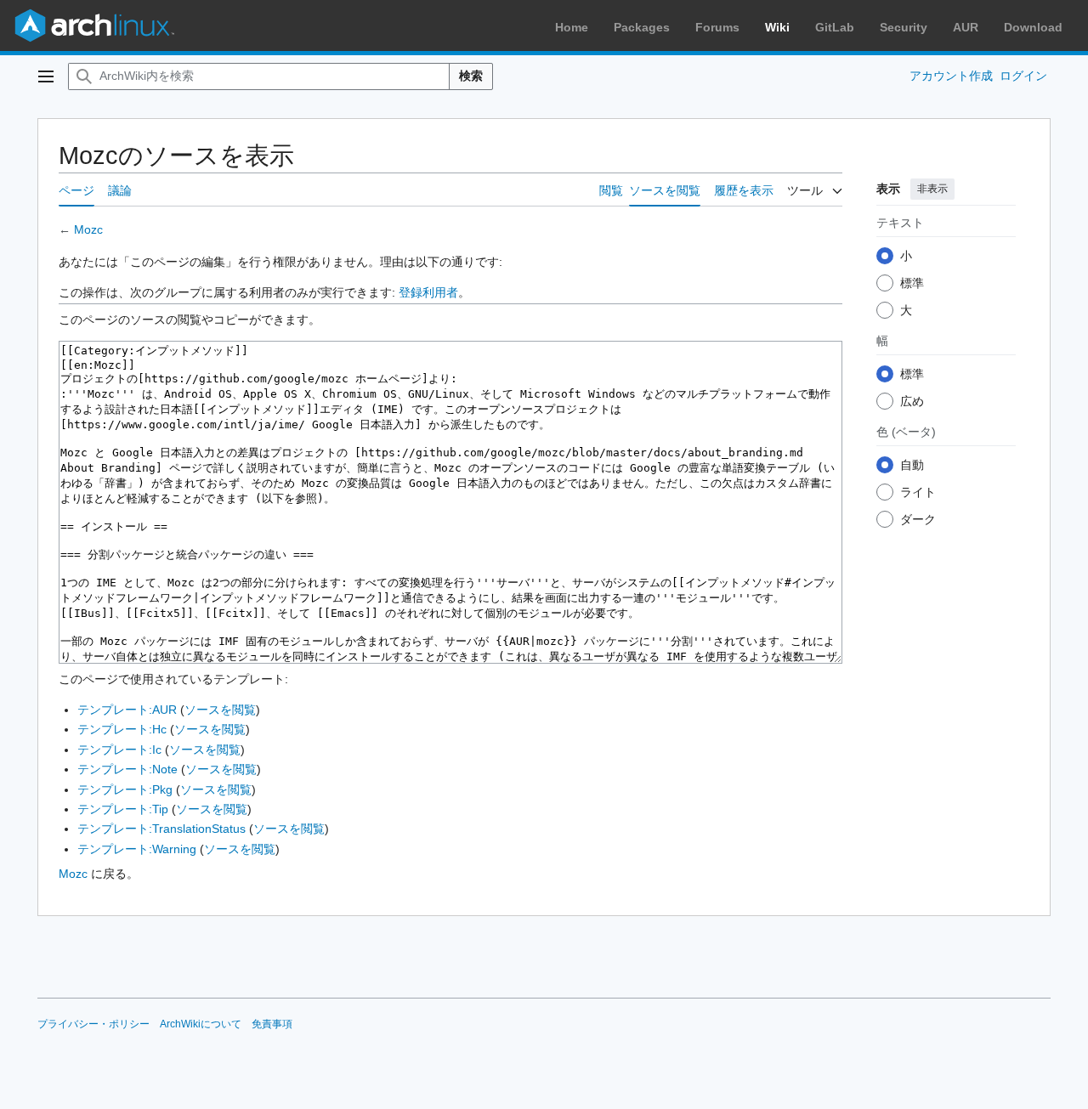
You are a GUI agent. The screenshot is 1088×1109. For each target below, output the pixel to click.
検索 (471, 75)
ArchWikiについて (200, 1024)
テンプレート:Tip (122, 809)
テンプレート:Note (127, 769)
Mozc (88, 229)
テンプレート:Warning (136, 849)
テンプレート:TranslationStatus (161, 828)
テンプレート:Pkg (125, 789)
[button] (46, 76)
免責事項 (272, 1024)
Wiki (777, 27)
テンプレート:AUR (127, 709)
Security (903, 27)
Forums (717, 27)
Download (1033, 27)
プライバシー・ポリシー (93, 1024)
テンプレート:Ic (119, 749)
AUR (965, 27)
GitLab (834, 27)
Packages (642, 27)
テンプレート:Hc (122, 729)
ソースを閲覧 (220, 709)
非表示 (932, 189)
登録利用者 (428, 292)
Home (571, 27)
